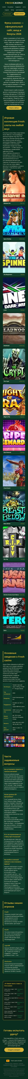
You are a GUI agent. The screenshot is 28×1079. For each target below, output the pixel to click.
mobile (4, 7)
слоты (24, 7)
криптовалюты (19, 10)
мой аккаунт (7, 13)
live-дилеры (10, 7)
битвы (12, 10)
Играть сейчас (14, 108)
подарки (7, 10)
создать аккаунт (19, 13)
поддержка (18, 7)
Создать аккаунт (14, 1054)
